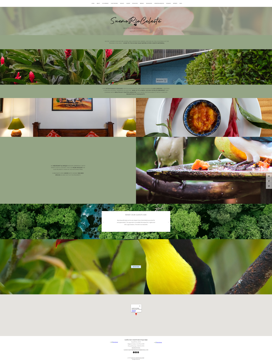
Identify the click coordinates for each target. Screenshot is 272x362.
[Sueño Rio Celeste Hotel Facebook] (134, 352)
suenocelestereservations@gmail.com (136, 350)
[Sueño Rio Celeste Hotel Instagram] (138, 352)
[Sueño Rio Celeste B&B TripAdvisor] (136, 352)
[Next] (168, 222)
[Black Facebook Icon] (269, 181)
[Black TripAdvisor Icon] (269, 176)
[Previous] (103, 222)
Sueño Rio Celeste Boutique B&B (137, 357)
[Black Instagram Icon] (269, 186)
